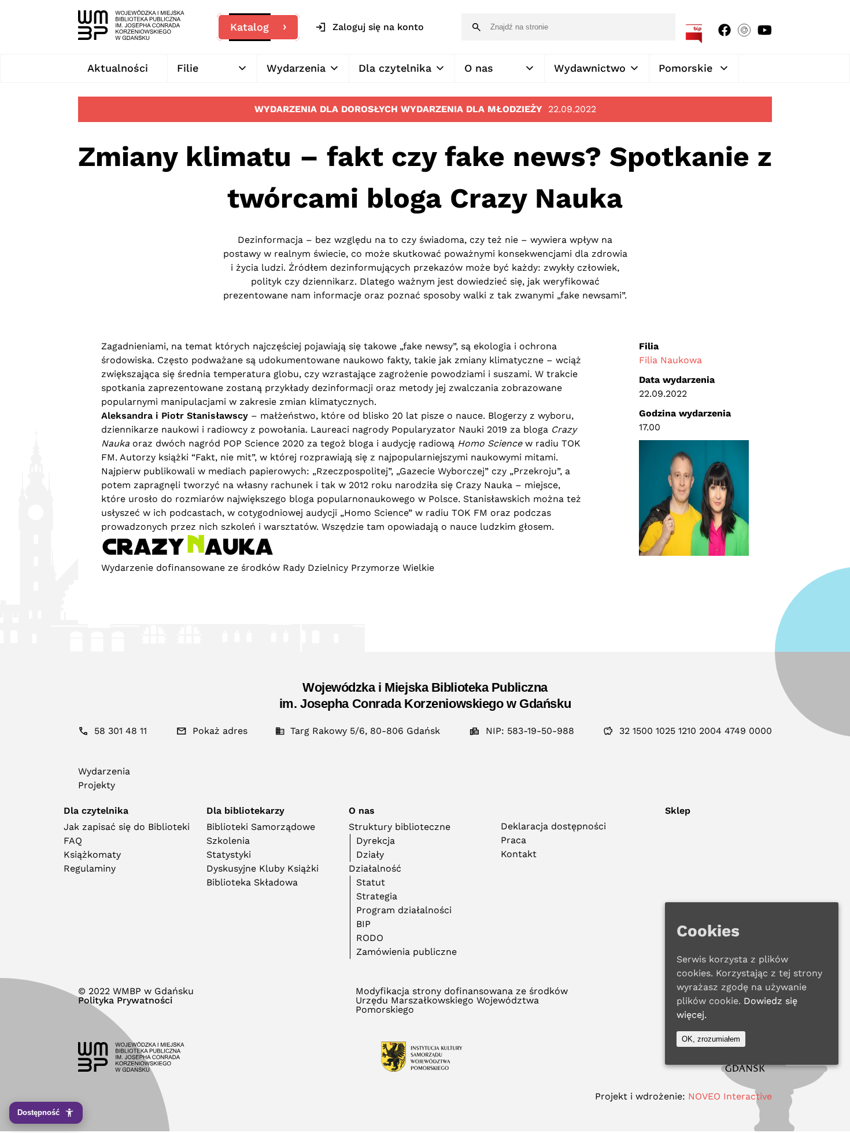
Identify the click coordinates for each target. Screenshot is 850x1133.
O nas (478, 68)
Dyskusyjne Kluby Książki (262, 868)
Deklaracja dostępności (553, 826)
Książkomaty (92, 854)
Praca (513, 840)
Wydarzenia (296, 68)
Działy (370, 854)
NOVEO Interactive (730, 1096)
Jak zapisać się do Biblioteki (127, 826)
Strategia (376, 896)
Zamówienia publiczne (406, 951)
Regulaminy (90, 868)
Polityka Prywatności (125, 1000)
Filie (187, 68)
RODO (369, 937)
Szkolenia (228, 840)
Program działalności (404, 910)
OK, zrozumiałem (711, 1039)
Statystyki (228, 854)
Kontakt (519, 853)
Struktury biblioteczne (399, 826)
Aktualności (117, 68)
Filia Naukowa (670, 360)
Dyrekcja (375, 840)
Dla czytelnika (395, 68)
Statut (370, 882)
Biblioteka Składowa (252, 882)
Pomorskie (685, 68)
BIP (363, 923)
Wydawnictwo (590, 68)
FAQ (73, 840)
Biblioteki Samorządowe (260, 826)
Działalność (375, 868)
